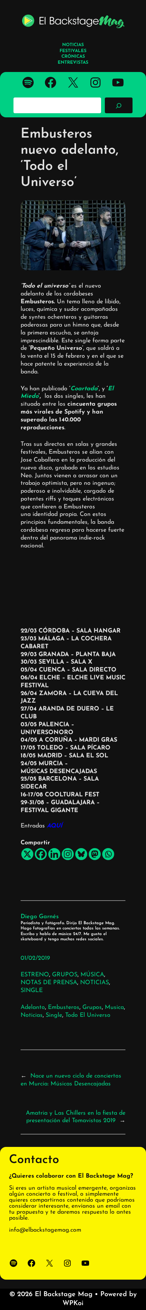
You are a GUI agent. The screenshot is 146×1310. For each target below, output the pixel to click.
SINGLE (32, 991)
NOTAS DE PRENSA (49, 983)
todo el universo (87, 1015)
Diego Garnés (40, 917)
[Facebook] (41, 854)
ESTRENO (35, 975)
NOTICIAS (94, 983)
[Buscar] (119, 105)
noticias (32, 1015)
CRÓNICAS (73, 56)
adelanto (33, 1007)
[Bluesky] (81, 854)
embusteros (63, 1007)
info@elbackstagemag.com (45, 1230)
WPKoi (73, 1303)
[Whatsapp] (108, 854)
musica (114, 1007)
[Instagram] (68, 854)
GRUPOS (64, 975)
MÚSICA (92, 975)
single (54, 1015)
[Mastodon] (95, 854)
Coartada (84, 389)
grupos (92, 1007)
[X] (27, 854)
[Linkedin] (54, 854)
